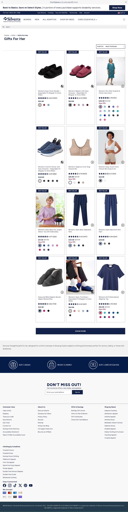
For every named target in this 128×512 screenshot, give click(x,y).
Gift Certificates (77, 417)
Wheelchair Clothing (9, 477)
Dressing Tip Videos (44, 413)
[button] (28, 19)
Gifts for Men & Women (79, 413)
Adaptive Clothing (111, 410)
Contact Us (7, 426)
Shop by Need (110, 407)
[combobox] (64, 27)
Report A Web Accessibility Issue (14, 435)
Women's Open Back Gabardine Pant (79, 231)
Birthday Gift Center (78, 410)
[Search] (3, 27)
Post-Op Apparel (8, 462)
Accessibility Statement (11, 432)
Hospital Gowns (8, 450)
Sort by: (100, 46)
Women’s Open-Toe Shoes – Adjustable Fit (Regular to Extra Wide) (79, 299)
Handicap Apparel (110, 435)
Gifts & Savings (77, 407)
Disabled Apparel (110, 429)
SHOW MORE (80, 331)
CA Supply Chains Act (45, 429)
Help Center (7, 410)
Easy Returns (7, 420)
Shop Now (117, 7)
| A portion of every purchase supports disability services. (52, 7)
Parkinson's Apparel (9, 459)
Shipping (5, 413)
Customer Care (9, 407)
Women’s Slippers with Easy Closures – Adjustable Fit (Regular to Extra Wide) (78, 93)
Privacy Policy (42, 417)
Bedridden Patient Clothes (113, 423)
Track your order (8, 417)
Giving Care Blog (43, 426)
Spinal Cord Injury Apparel (11, 465)
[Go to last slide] (2, 2)
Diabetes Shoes (110, 426)
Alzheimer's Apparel (111, 413)
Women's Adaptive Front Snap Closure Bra (79, 168)
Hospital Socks (8, 453)
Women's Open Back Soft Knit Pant (110, 231)
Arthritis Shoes (110, 420)
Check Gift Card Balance (79, 420)
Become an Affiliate (44, 432)
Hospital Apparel (110, 438)
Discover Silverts (43, 410)
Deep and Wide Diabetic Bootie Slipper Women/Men (49, 298)
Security (40, 420)
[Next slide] (126, 2)
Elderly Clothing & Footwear (114, 432)
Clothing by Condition (11, 447)
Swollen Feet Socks (9, 474)
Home (6, 35)
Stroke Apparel (8, 468)
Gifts (13, 35)
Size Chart (6, 423)
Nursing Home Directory (11, 429)
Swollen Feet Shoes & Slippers (13, 471)
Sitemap (40, 423)
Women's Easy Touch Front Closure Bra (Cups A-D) (109, 168)
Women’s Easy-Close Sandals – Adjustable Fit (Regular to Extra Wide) (49, 93)
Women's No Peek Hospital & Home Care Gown (109, 92)
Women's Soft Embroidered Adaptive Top (109, 298)
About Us (41, 407)
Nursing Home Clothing (11, 456)
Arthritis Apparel (110, 417)
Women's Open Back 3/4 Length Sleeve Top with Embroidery (50, 231)
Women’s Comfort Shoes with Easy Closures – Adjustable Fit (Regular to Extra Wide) (49, 169)
